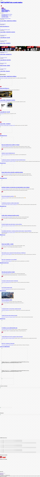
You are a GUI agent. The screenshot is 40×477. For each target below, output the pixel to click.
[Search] (0, 0)
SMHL (9, 101)
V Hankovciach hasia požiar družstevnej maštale (9, 315)
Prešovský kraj (3, 290)
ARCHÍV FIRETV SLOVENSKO (8, 125)
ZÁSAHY (11, 146)
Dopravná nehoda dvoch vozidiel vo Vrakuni (10, 144)
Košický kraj (2, 318)
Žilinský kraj (2, 234)
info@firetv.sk (1, 473)
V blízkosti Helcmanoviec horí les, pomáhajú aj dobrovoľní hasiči (12, 336)
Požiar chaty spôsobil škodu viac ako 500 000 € (9, 259)
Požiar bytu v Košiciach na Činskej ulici (8, 343)
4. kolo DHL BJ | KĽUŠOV (5, 59)
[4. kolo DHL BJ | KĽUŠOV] (8, 384)
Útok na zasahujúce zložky (7, 299)
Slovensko (11, 161)
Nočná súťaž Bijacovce (4, 26)
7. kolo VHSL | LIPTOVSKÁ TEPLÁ (7, 48)
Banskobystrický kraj (4, 262)
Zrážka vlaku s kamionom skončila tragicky (10, 215)
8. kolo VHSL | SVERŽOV (5, 43)
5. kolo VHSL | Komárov (5, 71)
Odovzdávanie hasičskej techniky (8, 271)
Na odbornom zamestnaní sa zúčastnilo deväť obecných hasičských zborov (13, 159)
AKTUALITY (3, 8)
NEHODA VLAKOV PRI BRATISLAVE (8, 153)
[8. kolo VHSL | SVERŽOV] (14, 360)
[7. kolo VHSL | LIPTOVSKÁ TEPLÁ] (8, 369)
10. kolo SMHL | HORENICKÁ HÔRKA (7, 14)
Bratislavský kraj (3, 135)
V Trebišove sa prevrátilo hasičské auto (9, 327)
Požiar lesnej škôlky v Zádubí (7, 243)
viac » (0, 86)
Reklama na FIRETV (5, 11)
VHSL (14, 125)
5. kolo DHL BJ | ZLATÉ (5, 16)
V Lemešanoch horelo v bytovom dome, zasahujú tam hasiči (11, 308)
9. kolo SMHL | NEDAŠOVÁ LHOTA (6, 15)
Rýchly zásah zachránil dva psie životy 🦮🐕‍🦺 (9, 196)
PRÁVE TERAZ (8, 204)
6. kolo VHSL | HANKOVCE (6, 54)
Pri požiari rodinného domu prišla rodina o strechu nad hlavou (12, 224)
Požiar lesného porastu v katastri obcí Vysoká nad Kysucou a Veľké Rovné (14, 252)
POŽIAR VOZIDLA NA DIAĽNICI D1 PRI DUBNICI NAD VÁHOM (15, 187)
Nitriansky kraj (3, 206)
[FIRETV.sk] (4, 6)
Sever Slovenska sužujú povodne (7, 287)
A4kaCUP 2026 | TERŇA (5, 65)
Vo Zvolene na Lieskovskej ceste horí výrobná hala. (10, 280)
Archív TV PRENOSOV (5, 346)
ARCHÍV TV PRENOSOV (5, 10)
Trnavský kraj (3, 163)
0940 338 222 (1, 474)
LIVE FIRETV (4, 9)
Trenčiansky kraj (3, 178)
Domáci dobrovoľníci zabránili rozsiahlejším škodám (12, 172)
